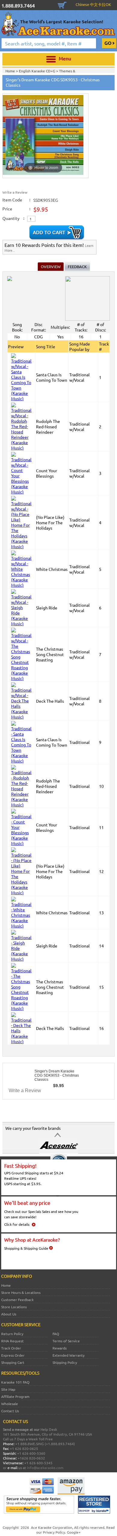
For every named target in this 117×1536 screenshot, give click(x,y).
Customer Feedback (17, 1299)
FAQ (55, 1333)
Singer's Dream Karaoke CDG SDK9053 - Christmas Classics (56, 1075)
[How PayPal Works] (39, 1512)
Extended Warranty (68, 1355)
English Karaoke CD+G (37, 70)
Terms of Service (66, 1340)
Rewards (59, 1348)
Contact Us (10, 1410)
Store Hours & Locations (20, 1292)
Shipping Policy (64, 1362)
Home (6, 1285)
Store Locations (14, 1306)
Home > (12, 70)
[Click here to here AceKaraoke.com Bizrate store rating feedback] (94, 1512)
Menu (65, 58)
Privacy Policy (54, 1532)
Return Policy (12, 1333)
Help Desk (48, 1429)
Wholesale (9, 1403)
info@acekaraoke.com (45, 1467)
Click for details (16, 1224)
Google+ (74, 1532)
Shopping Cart (62, 4)
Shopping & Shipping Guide (26, 1248)
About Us (8, 1314)
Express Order (13, 1355)
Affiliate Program (15, 1396)
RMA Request (12, 1340)
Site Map (8, 1389)
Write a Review (14, 192)
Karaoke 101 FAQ (15, 1382)
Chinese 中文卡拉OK (93, 4)
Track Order (11, 1348)
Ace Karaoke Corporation (51, 1527)
